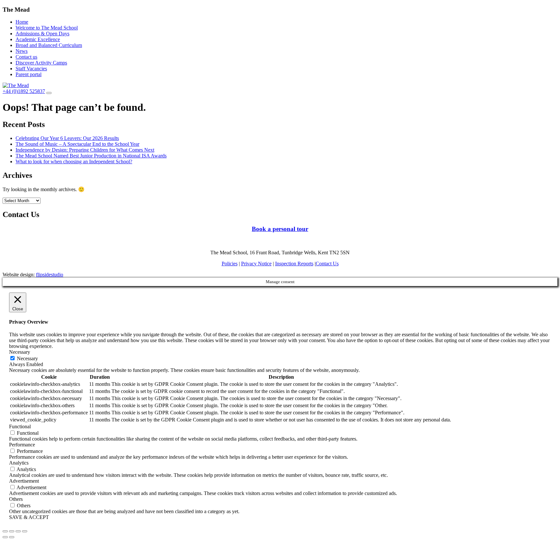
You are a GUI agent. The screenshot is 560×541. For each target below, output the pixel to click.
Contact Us (327, 263)
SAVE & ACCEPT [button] (29, 517)
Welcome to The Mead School (47, 27)
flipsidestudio (49, 274)
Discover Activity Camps (41, 62)
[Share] (11, 531)
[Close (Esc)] (5, 531)
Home (22, 22)
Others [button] (16, 499)
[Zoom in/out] (24, 531)
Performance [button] (22, 444)
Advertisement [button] (24, 481)
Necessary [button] (19, 352)
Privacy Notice (256, 263)
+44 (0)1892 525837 (24, 91)
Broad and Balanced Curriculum (49, 45)
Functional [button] (20, 426)
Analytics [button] (19, 463)
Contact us (26, 57)
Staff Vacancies (31, 68)
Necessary (27, 358)
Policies (230, 263)
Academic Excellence (38, 39)
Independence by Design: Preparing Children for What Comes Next (85, 150)
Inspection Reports (294, 263)
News (22, 51)
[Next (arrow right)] (11, 537)
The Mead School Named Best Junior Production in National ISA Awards (91, 155)
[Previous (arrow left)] (5, 537)
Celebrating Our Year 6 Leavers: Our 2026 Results (67, 138)
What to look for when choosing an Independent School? (74, 161)
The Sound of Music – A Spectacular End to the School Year (77, 144)
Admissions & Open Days (42, 33)
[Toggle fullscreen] (18, 531)
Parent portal (28, 74)
